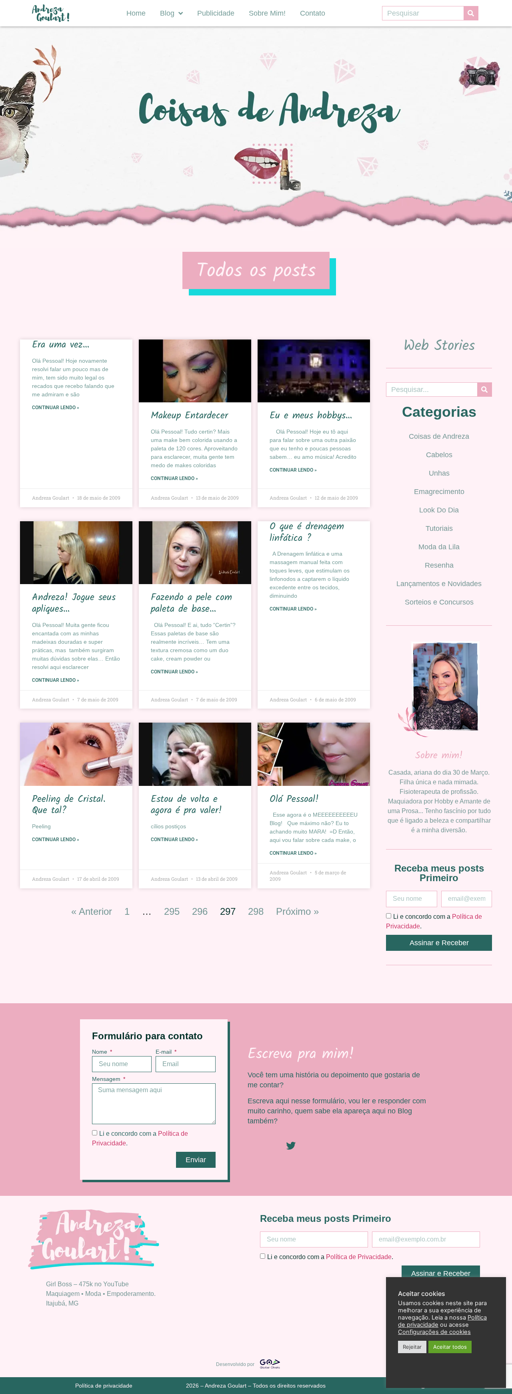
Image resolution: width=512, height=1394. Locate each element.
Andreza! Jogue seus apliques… (74, 603)
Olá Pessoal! (294, 799)
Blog (167, 13)
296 (200, 911)
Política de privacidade (103, 1385)
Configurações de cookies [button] (434, 1332)
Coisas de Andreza (439, 436)
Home (136, 13)
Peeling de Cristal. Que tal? (69, 805)
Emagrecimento (439, 492)
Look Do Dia (439, 510)
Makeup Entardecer (189, 416)
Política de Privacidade (359, 1256)
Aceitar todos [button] (450, 1347)
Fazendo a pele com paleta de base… (191, 603)
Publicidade (215, 13)
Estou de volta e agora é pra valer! (186, 805)
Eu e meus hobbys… (311, 416)
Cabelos (439, 455)
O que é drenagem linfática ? (307, 532)
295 (172, 911)
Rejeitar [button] (412, 1347)
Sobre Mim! (267, 13)
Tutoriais (439, 528)
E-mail (164, 1052)
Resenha (439, 565)
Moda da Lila (439, 547)
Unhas (439, 473)
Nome (100, 1052)
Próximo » (297, 911)
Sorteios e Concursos (439, 602)
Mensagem (107, 1079)
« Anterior (91, 911)
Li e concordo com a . (330, 1256)
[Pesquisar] (471, 13)
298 (256, 911)
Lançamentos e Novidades (439, 584)
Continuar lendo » (55, 407)
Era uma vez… (60, 345)
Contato (312, 13)
